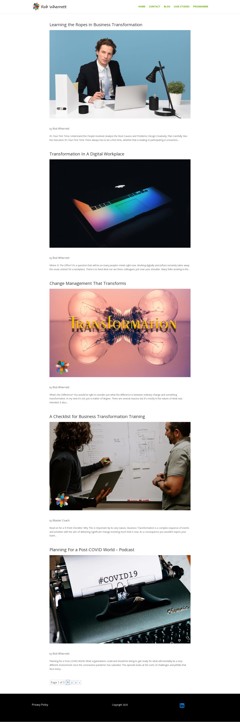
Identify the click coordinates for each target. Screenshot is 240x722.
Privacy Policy (40, 704)
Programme (200, 6)
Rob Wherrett (61, 128)
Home (141, 6)
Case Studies (182, 6)
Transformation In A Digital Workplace (86, 154)
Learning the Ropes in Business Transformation (95, 24)
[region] (120, 714)
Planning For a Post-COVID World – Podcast (91, 550)
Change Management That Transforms (87, 283)
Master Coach (61, 520)
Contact (154, 6)
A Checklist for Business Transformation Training (97, 416)
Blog (167, 6)
